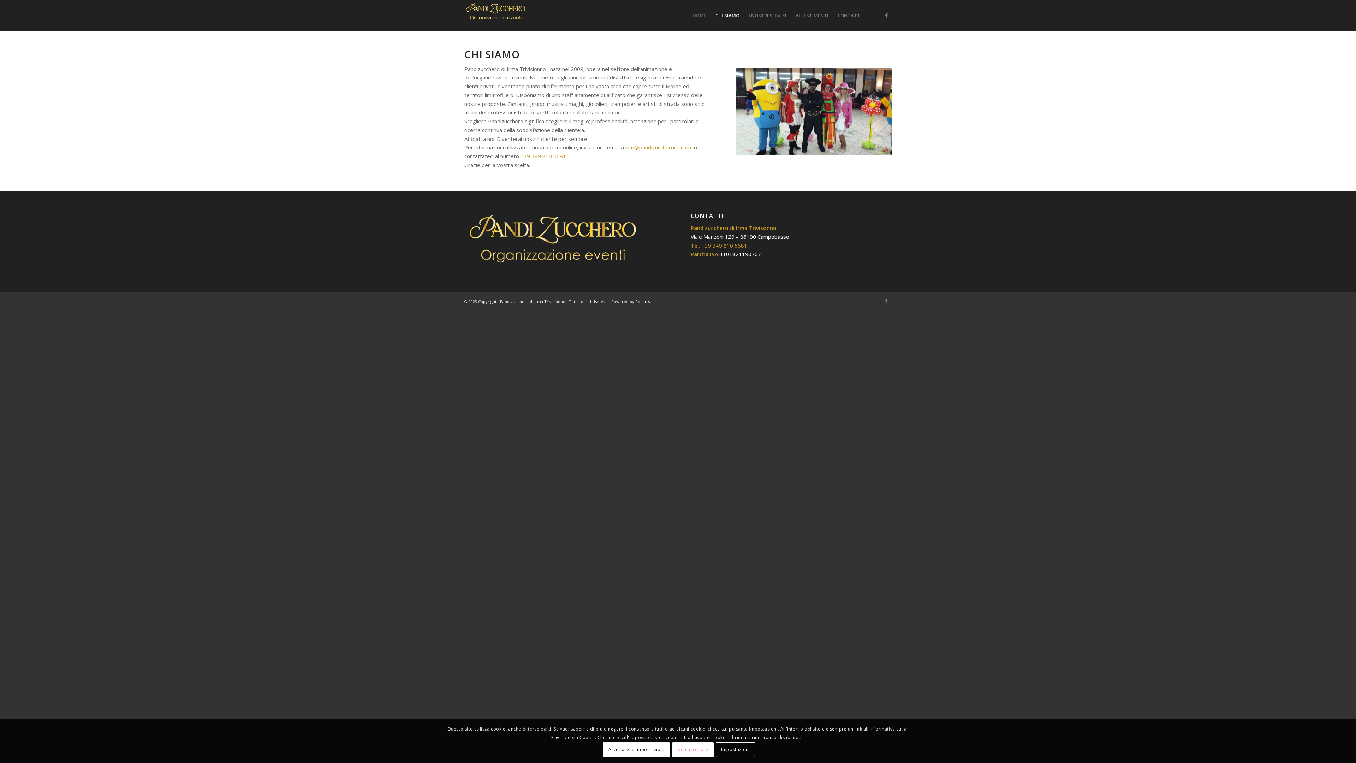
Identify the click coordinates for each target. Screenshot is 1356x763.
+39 (724, 245)
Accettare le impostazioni (636, 749)
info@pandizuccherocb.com (658, 147)
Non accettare (692, 749)
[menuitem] (699, 15)
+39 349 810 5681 (543, 156)
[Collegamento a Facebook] (886, 15)
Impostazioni (735, 749)
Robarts (642, 301)
